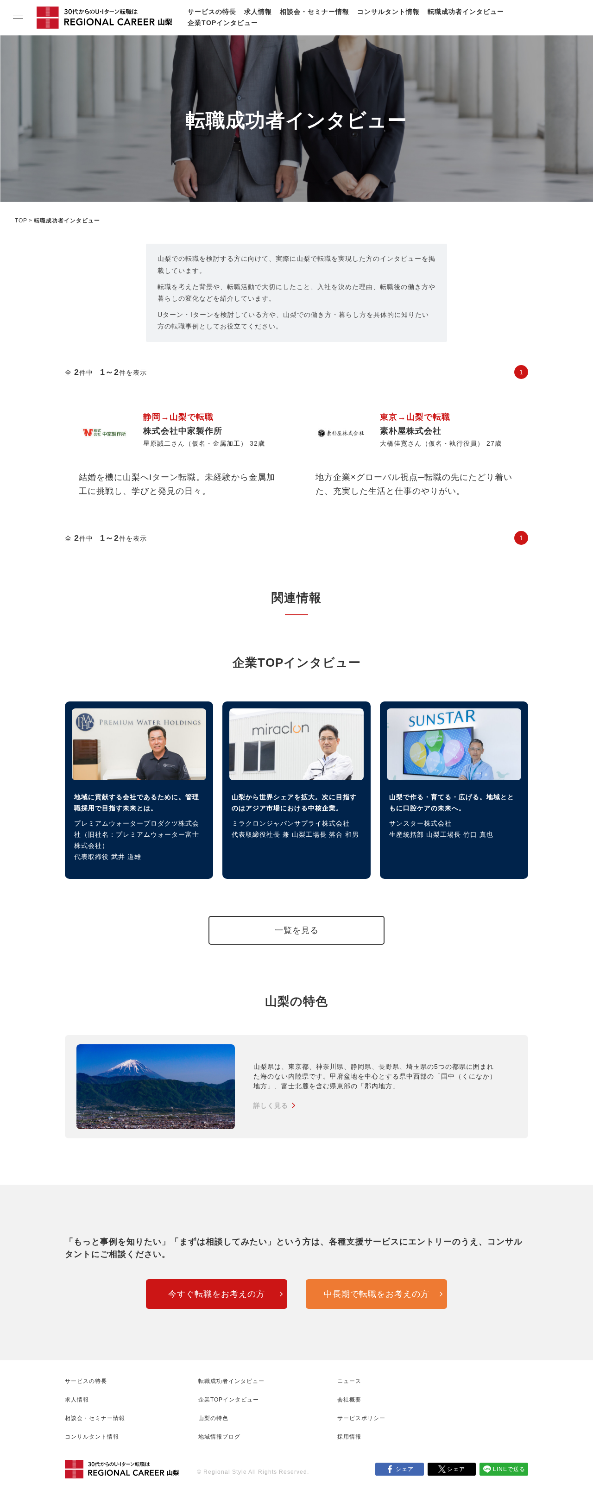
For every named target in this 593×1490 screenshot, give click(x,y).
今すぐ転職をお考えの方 (216, 1294)
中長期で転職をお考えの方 (376, 1294)
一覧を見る (297, 930)
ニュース (349, 1381)
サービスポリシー (361, 1418)
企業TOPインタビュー (223, 22)
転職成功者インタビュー (466, 11)
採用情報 (349, 1436)
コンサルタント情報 (388, 11)
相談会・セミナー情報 (314, 11)
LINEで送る (509, 1469)
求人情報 (258, 11)
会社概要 (349, 1399)
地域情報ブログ (219, 1436)
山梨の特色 (213, 1418)
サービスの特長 (212, 11)
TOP (21, 220)
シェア (405, 1469)
